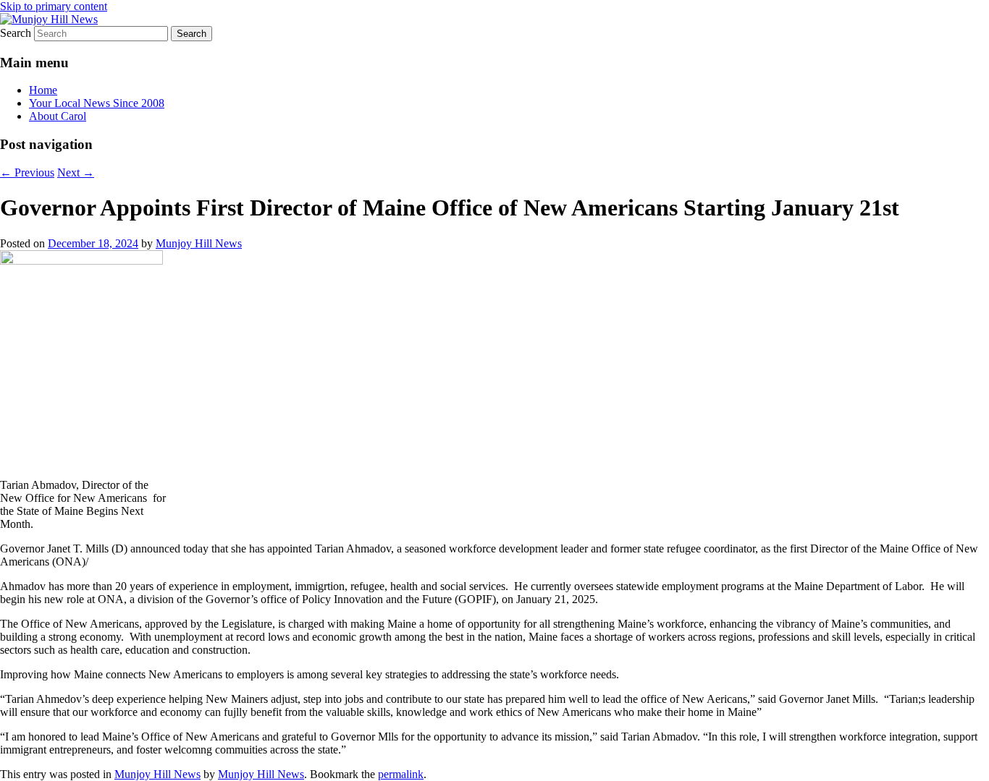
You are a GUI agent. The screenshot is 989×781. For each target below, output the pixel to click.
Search (15, 33)
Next (75, 172)
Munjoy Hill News (199, 243)
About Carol (57, 116)
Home (43, 90)
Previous (27, 172)
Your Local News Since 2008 (96, 103)
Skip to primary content (53, 6)
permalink (401, 774)
